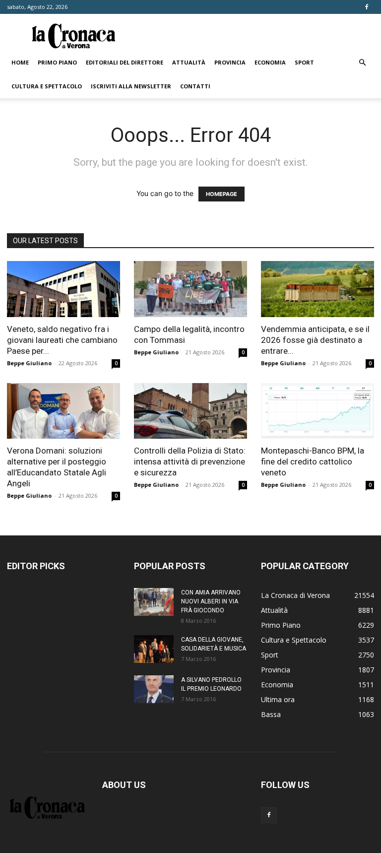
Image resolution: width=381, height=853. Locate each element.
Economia (270, 62)
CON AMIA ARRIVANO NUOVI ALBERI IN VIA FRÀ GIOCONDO (211, 601)
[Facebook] (366, 7)
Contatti (195, 86)
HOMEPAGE (221, 194)
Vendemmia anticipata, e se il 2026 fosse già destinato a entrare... (315, 340)
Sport (304, 62)
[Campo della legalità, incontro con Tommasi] (190, 289)
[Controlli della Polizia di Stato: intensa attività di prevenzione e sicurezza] (190, 411)
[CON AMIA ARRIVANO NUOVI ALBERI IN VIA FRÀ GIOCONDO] (154, 602)
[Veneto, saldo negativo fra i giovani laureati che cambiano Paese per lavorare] (63, 289)
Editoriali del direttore (124, 62)
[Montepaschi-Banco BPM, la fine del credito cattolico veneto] (317, 411)
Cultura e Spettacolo (46, 86)
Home (20, 62)
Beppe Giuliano (29, 363)
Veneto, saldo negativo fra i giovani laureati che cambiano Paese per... (62, 340)
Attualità (188, 62)
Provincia (230, 62)
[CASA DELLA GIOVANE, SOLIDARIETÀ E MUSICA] (154, 649)
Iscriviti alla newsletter (131, 86)
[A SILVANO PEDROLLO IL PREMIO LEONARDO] (154, 689)
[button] (362, 62)
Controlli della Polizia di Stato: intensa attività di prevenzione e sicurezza (190, 461)
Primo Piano (57, 62)
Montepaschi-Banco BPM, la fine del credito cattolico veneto (312, 461)
